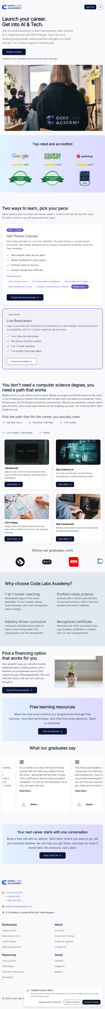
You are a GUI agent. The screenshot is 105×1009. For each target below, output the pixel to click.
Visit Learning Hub (51, 731)
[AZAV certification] (84, 178)
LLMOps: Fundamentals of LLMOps (52, 286)
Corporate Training (64, 936)
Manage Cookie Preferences (50, 1002)
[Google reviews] (20, 156)
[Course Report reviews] (52, 156)
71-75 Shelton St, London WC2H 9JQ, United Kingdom (29, 912)
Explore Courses (14, 52)
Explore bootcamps (20, 361)
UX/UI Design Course (17, 281)
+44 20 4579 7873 (14, 892)
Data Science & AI (11, 936)
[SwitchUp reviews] (84, 156)
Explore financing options (18, 690)
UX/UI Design (9, 941)
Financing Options (64, 941)
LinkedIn (59, 960)
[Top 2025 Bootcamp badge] (20, 178)
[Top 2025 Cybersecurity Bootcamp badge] (52, 178)
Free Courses (9, 960)
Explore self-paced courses (23, 297)
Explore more (79, 286)
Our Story (60, 930)
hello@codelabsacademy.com (18, 906)
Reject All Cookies (73, 1002)
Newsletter (7, 977)
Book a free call (51, 855)
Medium (59, 971)
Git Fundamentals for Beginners (46, 281)
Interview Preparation (13, 971)
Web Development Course (20, 286)
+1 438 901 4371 (13, 896)
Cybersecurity (9, 930)
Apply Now (90, 7)
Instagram (60, 966)
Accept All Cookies (91, 1002)
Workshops (8, 966)
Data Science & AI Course (76, 281)
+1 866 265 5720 (13, 900)
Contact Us (60, 947)
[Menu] (100, 7)
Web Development (11, 947)
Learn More (12, 484)
